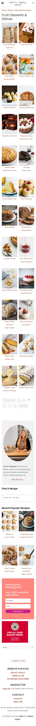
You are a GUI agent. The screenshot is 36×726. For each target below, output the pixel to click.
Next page (23, 405)
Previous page (9, 400)
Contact (18, 698)
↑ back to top (18, 661)
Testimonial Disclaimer (18, 679)
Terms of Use (18, 676)
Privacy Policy (18, 672)
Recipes (10, 10)
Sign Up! (6, 689)
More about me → (18, 479)
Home (4, 10)
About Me (18, 702)
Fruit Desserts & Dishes (23, 10)
